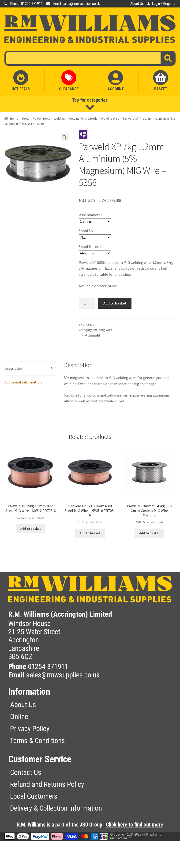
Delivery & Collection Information (56, 808)
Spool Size (87, 230)
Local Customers (33, 796)
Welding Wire (110, 118)
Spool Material (90, 246)
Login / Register (164, 4)
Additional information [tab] (23, 382)
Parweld (94, 335)
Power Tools (41, 118)
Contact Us (25, 772)
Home (14, 118)
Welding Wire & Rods (83, 118)
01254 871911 (48, 666)
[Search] (168, 58)
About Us (137, 4)
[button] (64, 137)
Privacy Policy (29, 728)
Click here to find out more (134, 825)
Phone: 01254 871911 (26, 4)
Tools (25, 118)
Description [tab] (13, 368)
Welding (59, 118)
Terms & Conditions (37, 740)
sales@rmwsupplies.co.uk (63, 675)
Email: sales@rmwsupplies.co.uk (76, 4)
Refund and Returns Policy (47, 784)
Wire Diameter (90, 214)
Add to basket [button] (30, 528)
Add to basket (114, 303)
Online (19, 716)
